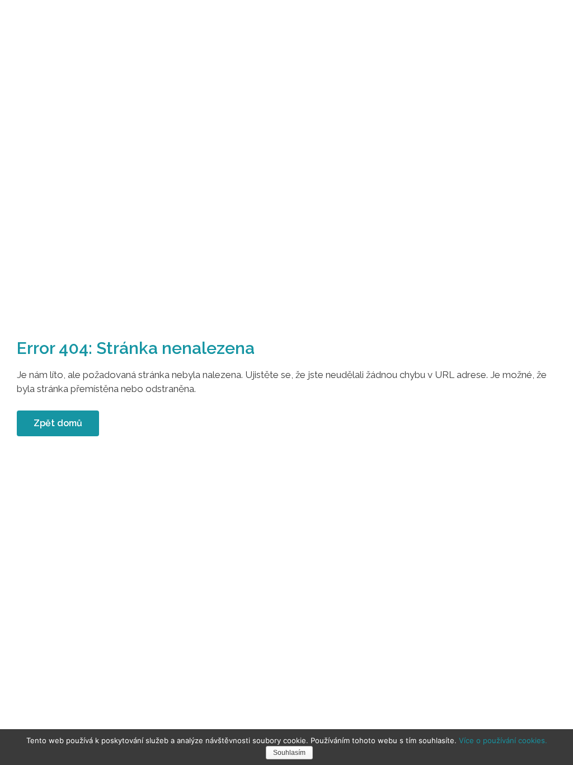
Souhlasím (289, 753)
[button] (58, 423)
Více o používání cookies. (503, 740)
